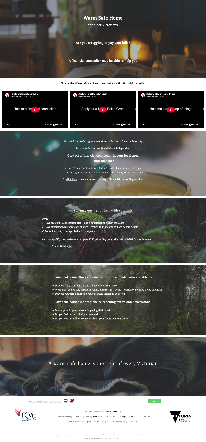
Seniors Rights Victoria (125, 417)
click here (71, 179)
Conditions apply (63, 246)
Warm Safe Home (110, 412)
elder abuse (97, 417)
